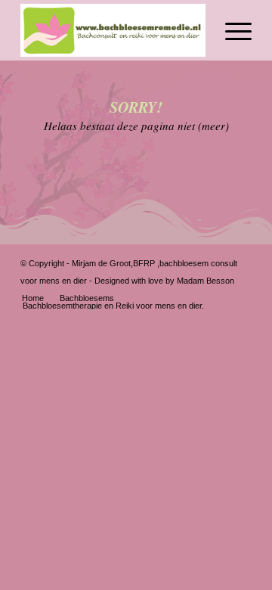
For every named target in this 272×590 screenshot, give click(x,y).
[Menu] (231, 30)
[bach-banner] (113, 30)
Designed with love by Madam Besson (164, 280)
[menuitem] (231, 30)
